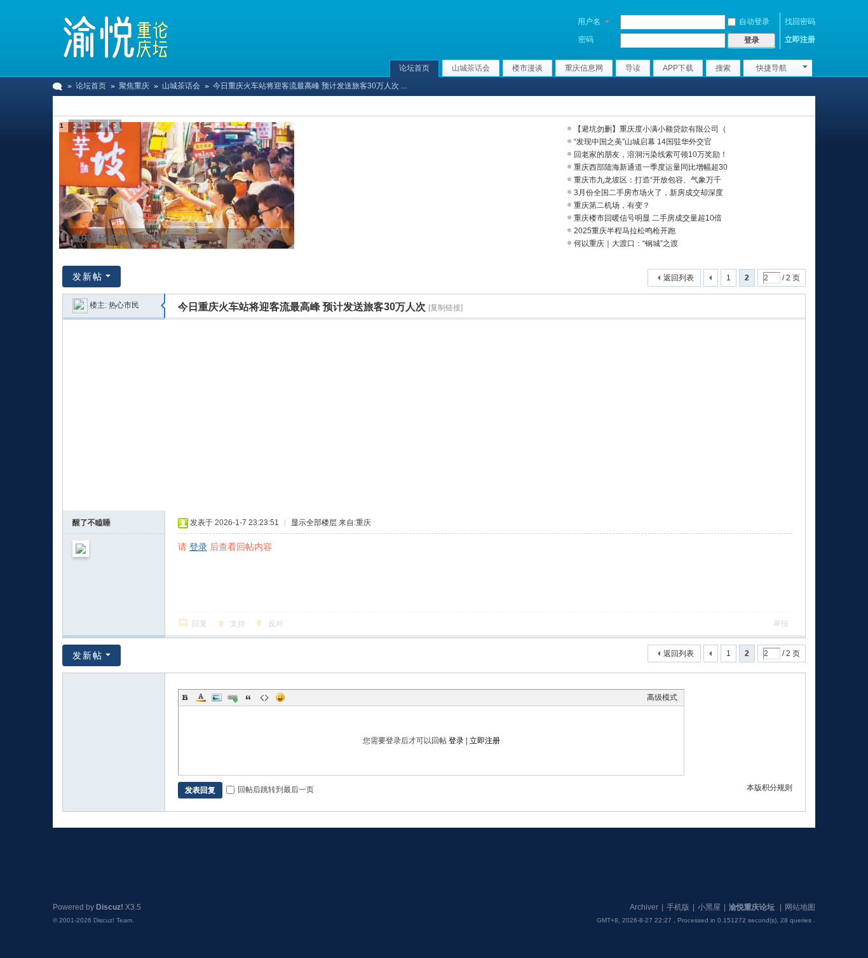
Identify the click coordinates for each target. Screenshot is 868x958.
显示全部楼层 (314, 522)
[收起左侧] (163, 306)
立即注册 (800, 39)
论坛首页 (414, 68)
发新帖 (87, 276)
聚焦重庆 (134, 85)
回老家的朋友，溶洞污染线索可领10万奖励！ (651, 154)
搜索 (723, 68)
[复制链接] (445, 307)
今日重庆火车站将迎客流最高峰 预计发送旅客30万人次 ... (310, 85)
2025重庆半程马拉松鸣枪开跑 (624, 230)
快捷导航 (771, 68)
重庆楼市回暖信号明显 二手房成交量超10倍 (648, 218)
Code (264, 697)
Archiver (644, 907)
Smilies (280, 697)
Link (232, 697)
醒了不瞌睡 (91, 522)
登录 (198, 547)
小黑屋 (709, 907)
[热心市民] (80, 305)
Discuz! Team (112, 920)
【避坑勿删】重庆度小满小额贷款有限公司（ (650, 129)
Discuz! (109, 907)
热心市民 (124, 305)
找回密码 (800, 21)
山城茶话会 (471, 68)
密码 (585, 39)
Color (200, 697)
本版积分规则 (769, 787)
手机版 (678, 907)
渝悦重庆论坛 (58, 86)
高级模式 (662, 697)
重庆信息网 (584, 68)
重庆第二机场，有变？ (612, 205)
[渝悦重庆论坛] (116, 35)
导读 (633, 68)
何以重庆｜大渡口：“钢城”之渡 (626, 243)
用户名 (589, 21)
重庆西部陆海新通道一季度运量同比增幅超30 (651, 167)
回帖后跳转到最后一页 (276, 789)
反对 (275, 623)
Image (216, 697)
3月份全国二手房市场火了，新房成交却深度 (648, 192)
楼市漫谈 (527, 68)
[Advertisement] (434, 415)
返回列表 (678, 277)
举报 (781, 623)
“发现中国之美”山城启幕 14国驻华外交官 (643, 141)
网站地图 (800, 907)
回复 (199, 623)
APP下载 (678, 68)
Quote (248, 697)
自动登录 (754, 21)
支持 (237, 623)
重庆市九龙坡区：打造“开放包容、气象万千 (647, 179)
